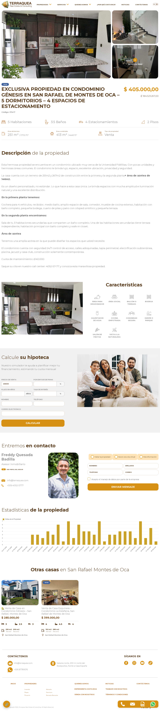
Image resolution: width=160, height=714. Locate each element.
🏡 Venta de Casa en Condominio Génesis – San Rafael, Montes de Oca (17, 611)
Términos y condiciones (117, 694)
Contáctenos (141, 5)
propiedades (30, 684)
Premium (49, 692)
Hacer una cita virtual (126, 457)
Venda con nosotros (84, 694)
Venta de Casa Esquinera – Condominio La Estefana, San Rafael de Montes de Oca (58, 611)
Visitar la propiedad (102, 457)
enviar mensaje (123, 486)
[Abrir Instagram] (134, 663)
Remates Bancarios (52, 695)
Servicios (61, 5)
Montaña (49, 689)
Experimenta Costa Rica (85, 689)
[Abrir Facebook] (126, 663)
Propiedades (42, 5)
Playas (26, 692)
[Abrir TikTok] (150, 663)
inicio (13, 684)
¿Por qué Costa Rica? (106, 5)
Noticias (125, 5)
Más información (149, 457)
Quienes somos (81, 5)
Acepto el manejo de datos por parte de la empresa (115, 479)
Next (36, 592)
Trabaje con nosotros (116, 689)
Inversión (27, 689)
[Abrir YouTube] (142, 663)
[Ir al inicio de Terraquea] (17, 4)
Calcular (33, 423)
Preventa (27, 695)
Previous (3, 592)
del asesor (15, 469)
